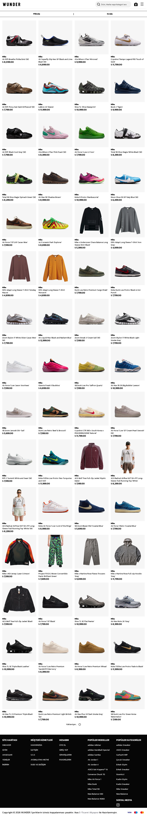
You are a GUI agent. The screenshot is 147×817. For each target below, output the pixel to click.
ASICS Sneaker (122, 749)
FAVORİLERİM (65, 759)
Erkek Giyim (121, 764)
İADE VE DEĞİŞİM (38, 764)
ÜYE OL (62, 745)
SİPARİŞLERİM (65, 754)
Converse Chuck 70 (96, 774)
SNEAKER (6, 745)
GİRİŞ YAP (63, 749)
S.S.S (33, 754)
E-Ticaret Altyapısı (88, 812)
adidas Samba (94, 754)
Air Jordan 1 (93, 759)
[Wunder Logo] (11, 4)
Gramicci (120, 774)
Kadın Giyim (121, 779)
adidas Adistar (94, 745)
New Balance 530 (95, 793)
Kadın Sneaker (122, 784)
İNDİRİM (5, 764)
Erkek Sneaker (122, 769)
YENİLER (6, 759)
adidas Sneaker (123, 745)
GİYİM (4, 749)
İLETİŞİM (34, 749)
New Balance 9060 (96, 798)
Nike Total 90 (94, 789)
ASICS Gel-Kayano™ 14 (98, 769)
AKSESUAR (7, 754)
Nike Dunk (92, 784)
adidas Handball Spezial (99, 749)
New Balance (122, 793)
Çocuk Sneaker (123, 759)
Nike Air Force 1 (94, 779)
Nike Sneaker (122, 789)
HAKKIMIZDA (36, 745)
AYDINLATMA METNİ (40, 759)
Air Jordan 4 (93, 764)
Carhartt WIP (121, 754)
